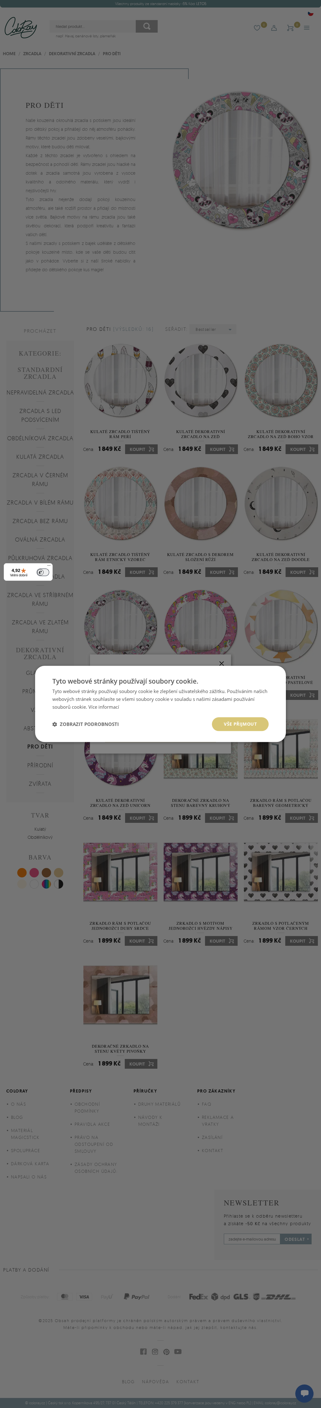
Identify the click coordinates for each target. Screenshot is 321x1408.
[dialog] (160, 704)
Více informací (103, 707)
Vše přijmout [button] (240, 724)
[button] (85, 724)
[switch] (43, 572)
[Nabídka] (49, 567)
